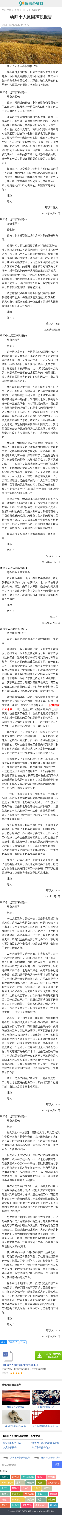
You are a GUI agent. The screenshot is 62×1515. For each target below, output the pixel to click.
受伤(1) (5, 1499)
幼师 (3, 1342)
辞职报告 (37, 10)
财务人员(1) (7, 1482)
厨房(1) (15, 1505)
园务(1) (15, 1477)
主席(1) (36, 1488)
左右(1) (26, 1488)
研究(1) (47, 1488)
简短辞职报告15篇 (12, 1443)
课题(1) (5, 1494)
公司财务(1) (53, 1482)
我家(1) (15, 1488)
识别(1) (40, 1482)
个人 (23, 1342)
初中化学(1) (40, 1505)
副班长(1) (16, 1494)
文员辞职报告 (10, 1447)
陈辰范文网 (26, 1511)
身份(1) (30, 1482)
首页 (16, 10)
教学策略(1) (17, 1499)
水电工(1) (29, 1494)
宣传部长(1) (28, 1477)
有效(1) (5, 1505)
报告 (25, 10)
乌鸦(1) (51, 1477)
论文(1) (53, 1505)
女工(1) (5, 1488)
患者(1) (19, 1482)
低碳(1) (53, 1494)
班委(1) (30, 1499)
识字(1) (40, 1499)
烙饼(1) (5, 1477)
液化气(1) (27, 1505)
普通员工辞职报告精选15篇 (45, 1443)
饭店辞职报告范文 (41, 1447)
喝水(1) (40, 1477)
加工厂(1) (41, 1494)
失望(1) (51, 1499)
